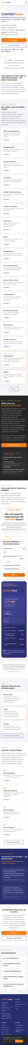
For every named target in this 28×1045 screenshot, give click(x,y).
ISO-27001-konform (14, 65)
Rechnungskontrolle (20, 1004)
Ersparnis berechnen (14, 45)
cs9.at (19, 671)
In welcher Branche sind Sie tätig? (11, 565)
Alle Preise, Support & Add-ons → (12, 735)
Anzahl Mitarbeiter (8, 548)
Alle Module (18, 1002)
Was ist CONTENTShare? (11, 958)
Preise (16, 1008)
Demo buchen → (14, 40)
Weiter (14, 575)
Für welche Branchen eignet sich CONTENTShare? (13, 985)
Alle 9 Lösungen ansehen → (14, 842)
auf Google (8, 60)
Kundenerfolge (4, 1029)
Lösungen (3, 1025)
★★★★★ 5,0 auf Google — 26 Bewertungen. (14, 858)
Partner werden (5, 1027)
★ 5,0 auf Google (5, 1013)
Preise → (14, 389)
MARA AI (17, 1006)
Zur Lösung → (6, 780)
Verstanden (19, 1041)
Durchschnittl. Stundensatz (11, 557)
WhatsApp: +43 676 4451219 (14, 938)
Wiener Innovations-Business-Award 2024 (14, 62)
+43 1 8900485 (19, 1025)
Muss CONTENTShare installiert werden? (13, 977)
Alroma (17, 68)
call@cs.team (18, 1027)
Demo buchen (4, 1032)
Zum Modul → (6, 140)
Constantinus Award (19, 60)
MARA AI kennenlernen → (14, 445)
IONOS (22, 68)
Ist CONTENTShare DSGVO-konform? (12, 964)
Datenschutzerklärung (8, 1041)
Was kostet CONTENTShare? (12, 971)
